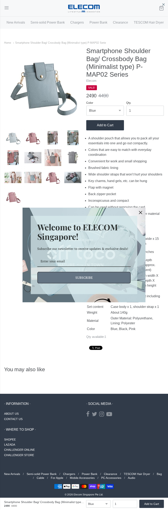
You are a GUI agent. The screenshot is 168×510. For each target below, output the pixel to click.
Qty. (128, 102)
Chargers (77, 22)
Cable (40, 477)
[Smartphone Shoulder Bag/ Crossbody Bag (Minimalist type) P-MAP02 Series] (13, 138)
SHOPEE (10, 439)
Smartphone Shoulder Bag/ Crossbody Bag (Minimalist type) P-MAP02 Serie (60, 42)
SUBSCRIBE (84, 277)
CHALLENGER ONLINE (19, 449)
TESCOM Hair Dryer (149, 22)
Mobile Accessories (82, 477)
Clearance (120, 22)
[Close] (140, 212)
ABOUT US (11, 413)
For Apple (57, 477)
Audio (131, 477)
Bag (159, 474)
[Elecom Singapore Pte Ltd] (84, 8)
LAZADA (9, 444)
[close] (163, 4)
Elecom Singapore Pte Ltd (88, 494)
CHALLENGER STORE (19, 455)
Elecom (91, 80)
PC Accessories (111, 477)
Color (89, 102)
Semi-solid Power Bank (48, 22)
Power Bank (98, 22)
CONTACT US (13, 419)
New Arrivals (16, 22)
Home (7, 42)
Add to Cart (105, 125)
